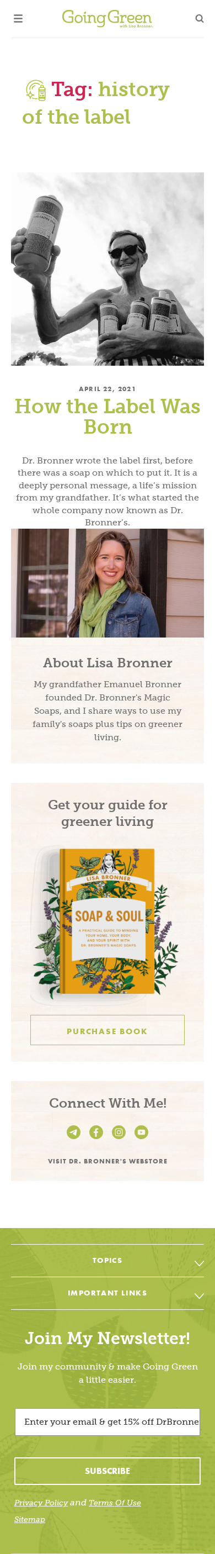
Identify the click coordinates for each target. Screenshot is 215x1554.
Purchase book (107, 1031)
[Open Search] (199, 19)
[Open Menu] (18, 19)
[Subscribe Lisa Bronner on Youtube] (141, 1139)
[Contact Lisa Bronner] (75, 1139)
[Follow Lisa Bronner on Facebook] (98, 1139)
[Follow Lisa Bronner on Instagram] (120, 1139)
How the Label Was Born (107, 416)
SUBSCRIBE (107, 1471)
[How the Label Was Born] (107, 269)
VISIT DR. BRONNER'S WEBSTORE (108, 1161)
